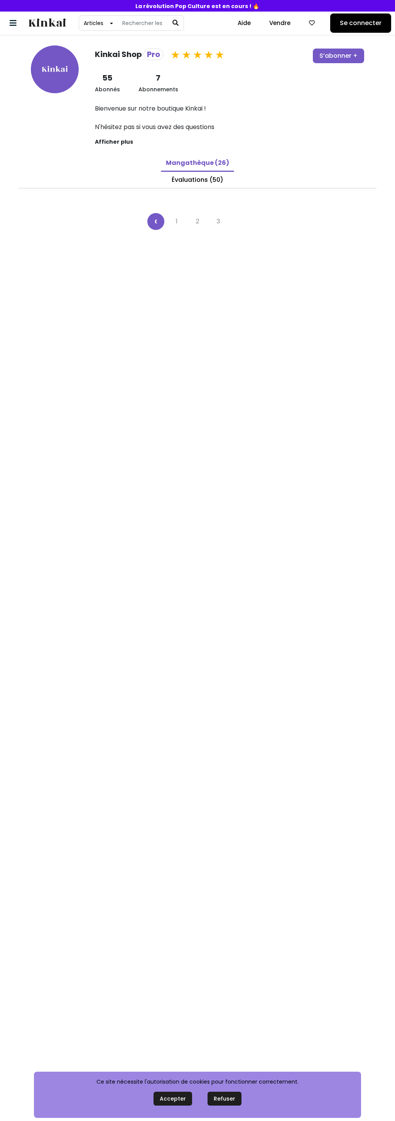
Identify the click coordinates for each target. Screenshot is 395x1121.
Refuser (224, 1099)
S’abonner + (338, 55)
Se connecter (360, 22)
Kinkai (47, 23)
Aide (244, 23)
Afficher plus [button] (114, 142)
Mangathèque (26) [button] (197, 162)
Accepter (173, 1099)
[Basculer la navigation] (13, 23)
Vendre (279, 23)
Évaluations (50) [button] (197, 179)
